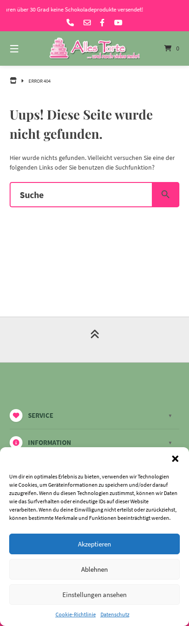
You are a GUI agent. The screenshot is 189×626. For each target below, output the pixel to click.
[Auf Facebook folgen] (102, 23)
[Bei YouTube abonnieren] (118, 23)
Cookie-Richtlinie (76, 614)
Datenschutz (114, 614)
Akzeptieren (94, 544)
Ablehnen (94, 569)
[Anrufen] (70, 23)
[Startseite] (94, 48)
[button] (175, 458)
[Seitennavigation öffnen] (27, 48)
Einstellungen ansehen (94, 594)
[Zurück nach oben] (95, 339)
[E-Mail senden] (87, 23)
